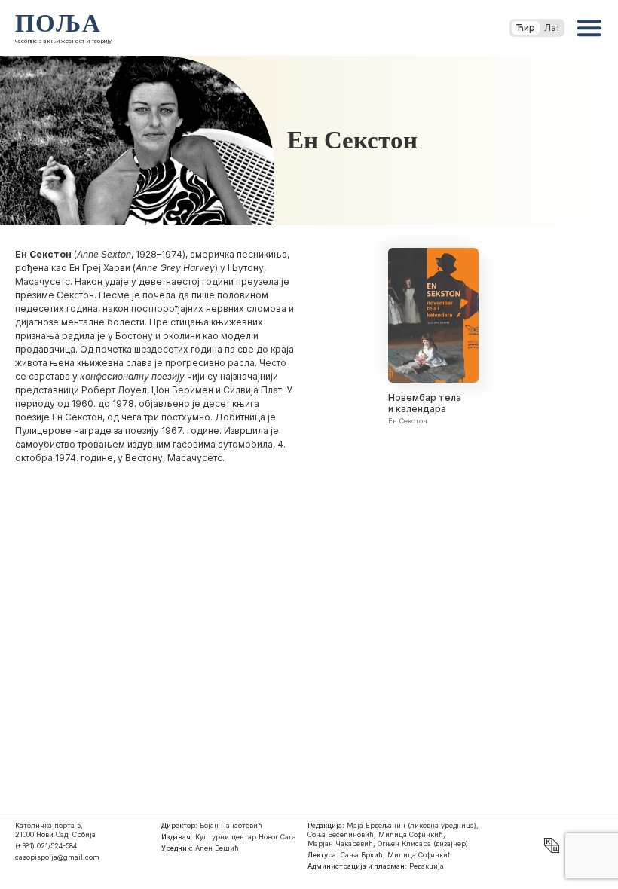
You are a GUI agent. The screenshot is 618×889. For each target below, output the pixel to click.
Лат (552, 27)
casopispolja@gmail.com (57, 857)
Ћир (525, 27)
